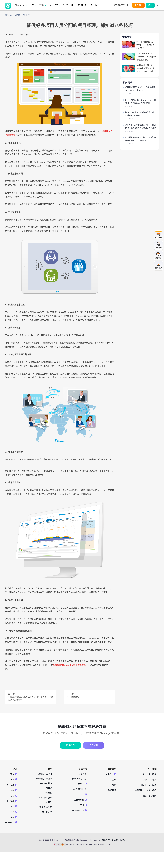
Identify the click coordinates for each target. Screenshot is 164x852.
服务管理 (10, 801)
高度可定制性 (46, 783)
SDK (82, 805)
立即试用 (93, 745)
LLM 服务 (48, 802)
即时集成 (48, 788)
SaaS (84, 789)
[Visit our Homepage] (8, 6)
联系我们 (70, 745)
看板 (12, 796)
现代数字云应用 (45, 774)
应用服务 (48, 793)
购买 (150, 5)
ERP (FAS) (9, 823)
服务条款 (106, 840)
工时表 (11, 790)
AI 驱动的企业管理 (44, 779)
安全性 (81, 784)
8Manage (9, 15)
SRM (12, 774)
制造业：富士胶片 (148, 785)
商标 (123, 840)
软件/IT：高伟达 (149, 780)
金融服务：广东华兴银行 (145, 790)
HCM (12, 817)
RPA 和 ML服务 (45, 798)
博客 (18, 15)
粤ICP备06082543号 (102, 845)
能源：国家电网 (149, 796)
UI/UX (81, 794)
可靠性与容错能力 (78, 779)
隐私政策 (115, 840)
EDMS (11, 806)
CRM (12, 780)
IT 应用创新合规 (45, 807)
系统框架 (82, 774)
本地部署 (77, 789)
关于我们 (109, 774)
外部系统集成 (78, 811)
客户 (114, 780)
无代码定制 (79, 800)
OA (12, 812)
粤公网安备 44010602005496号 (79, 845)
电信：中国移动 (149, 774)
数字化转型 (47, 812)
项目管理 (10, 785)
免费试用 (138, 5)
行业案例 (152, 769)
